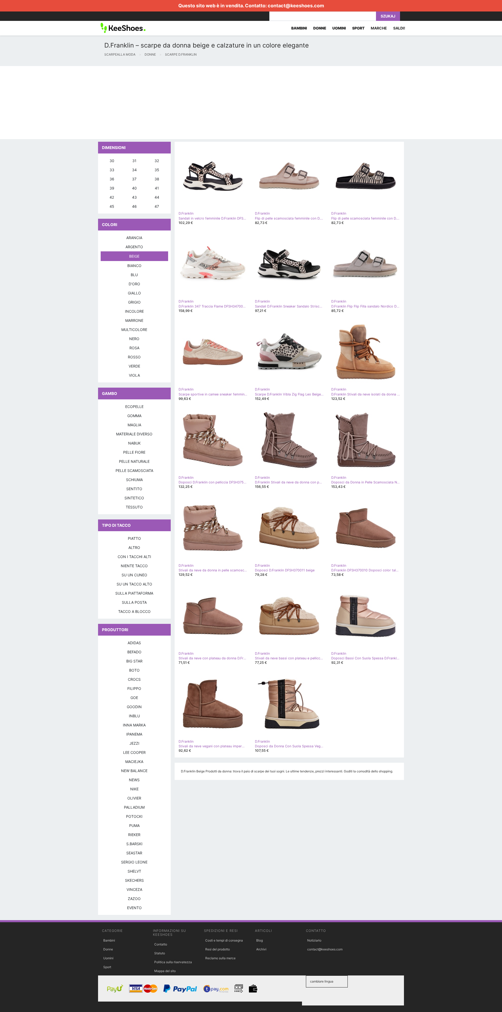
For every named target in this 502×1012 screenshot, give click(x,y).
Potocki (134, 816)
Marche (379, 28)
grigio (134, 302)
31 (134, 160)
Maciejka (134, 761)
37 (134, 179)
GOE (134, 697)
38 (157, 179)
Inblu (134, 716)
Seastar (134, 853)
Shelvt (134, 871)
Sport (107, 967)
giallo (134, 293)
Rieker (134, 834)
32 (157, 160)
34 (134, 170)
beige (134, 256)
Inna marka (134, 725)
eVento (134, 908)
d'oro (134, 284)
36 (112, 179)
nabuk (134, 443)
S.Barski (134, 844)
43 (134, 197)
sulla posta (134, 602)
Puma (134, 825)
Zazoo (134, 898)
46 (134, 206)
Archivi (261, 949)
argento (134, 247)
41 (157, 188)
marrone (134, 320)
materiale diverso (134, 434)
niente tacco (134, 566)
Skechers (134, 880)
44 (157, 197)
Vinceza (134, 889)
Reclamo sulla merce (220, 958)
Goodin (134, 707)
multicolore (134, 329)
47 (157, 206)
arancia (134, 237)
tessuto (134, 507)
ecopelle (134, 406)
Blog (259, 940)
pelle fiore (134, 452)
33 (112, 170)
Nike (134, 789)
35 (157, 170)
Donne (108, 949)
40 (134, 188)
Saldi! (399, 28)
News (134, 780)
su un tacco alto (134, 584)
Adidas (134, 643)
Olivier (134, 798)
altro (134, 547)
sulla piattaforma (134, 593)
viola (134, 375)
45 (112, 206)
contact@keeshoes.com (296, 5)
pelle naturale (134, 461)
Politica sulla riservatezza (173, 962)
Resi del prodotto (217, 949)
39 (112, 188)
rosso (134, 357)
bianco (134, 265)
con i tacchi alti (134, 556)
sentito (134, 489)
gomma (134, 415)
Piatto (134, 538)
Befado (134, 652)
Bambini (109, 940)
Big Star (134, 661)
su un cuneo (134, 575)
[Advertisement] (157, 102)
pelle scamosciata (134, 470)
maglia (134, 425)
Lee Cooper (134, 752)
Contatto (160, 944)
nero (134, 338)
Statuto (159, 953)
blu (134, 275)
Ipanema (134, 734)
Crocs (134, 679)
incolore (134, 311)
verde (134, 366)
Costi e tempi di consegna (224, 940)
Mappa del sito (165, 971)
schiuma (134, 479)
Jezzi (134, 743)
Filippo (134, 688)
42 (112, 197)
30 (112, 160)
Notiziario (314, 940)
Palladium (134, 807)
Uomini (108, 958)
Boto (134, 670)
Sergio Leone (134, 862)
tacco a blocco (134, 611)
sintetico (134, 498)
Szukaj (388, 16)
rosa (134, 348)
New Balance (134, 770)
